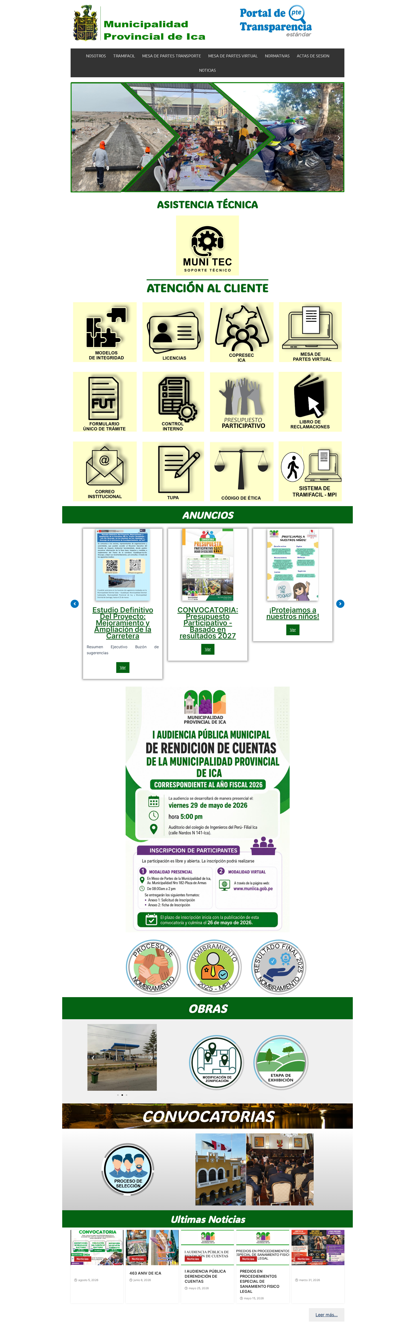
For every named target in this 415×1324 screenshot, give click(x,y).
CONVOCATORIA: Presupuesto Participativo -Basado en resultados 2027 (207, 622)
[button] (76, 138)
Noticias (83, 1259)
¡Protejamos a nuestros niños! (292, 613)
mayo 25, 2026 (199, 1288)
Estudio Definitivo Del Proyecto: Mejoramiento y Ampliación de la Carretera (122, 622)
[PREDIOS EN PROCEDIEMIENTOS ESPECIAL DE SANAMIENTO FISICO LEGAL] (262, 1247)
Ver (123, 667)
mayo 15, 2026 (254, 1298)
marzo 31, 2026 (309, 1280)
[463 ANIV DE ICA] (152, 1247)
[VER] (127, 1169)
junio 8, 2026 (142, 1280)
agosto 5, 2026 (88, 1280)
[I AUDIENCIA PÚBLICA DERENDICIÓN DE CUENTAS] (207, 1247)
